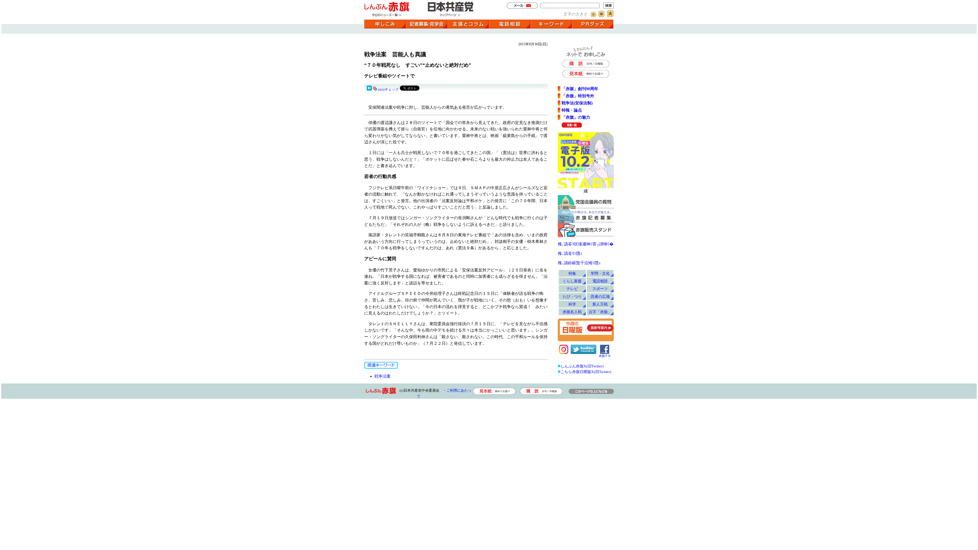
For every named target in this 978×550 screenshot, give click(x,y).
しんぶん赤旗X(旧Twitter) (582, 366)
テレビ (572, 288)
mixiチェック (388, 89)
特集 (572, 273)
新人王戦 (600, 304)
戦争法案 (382, 376)
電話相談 (600, 281)
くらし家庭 (572, 281)
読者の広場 (600, 296)
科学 (572, 304)
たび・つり (572, 296)
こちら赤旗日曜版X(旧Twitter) (586, 371)
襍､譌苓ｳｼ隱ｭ (570, 253)
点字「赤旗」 (600, 312)
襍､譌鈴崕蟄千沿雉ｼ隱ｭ (579, 263)
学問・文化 (600, 273)
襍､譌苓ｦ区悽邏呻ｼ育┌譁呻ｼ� (586, 244)
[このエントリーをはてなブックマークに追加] (369, 89)
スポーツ (600, 288)
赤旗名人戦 (572, 312)
